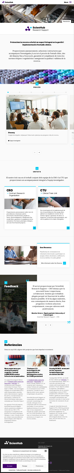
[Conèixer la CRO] (20, 208)
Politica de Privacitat (21, 470)
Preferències (39, 466)
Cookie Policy (12, 470)
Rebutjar (24, 466)
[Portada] (7, 2)
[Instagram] (51, 463)
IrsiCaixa (14, 383)
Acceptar (9, 466)
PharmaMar (37, 381)
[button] (46, 451)
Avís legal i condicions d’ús (34, 470)
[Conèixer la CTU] (54, 208)
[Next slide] (39, 152)
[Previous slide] (34, 152)
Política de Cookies (64, 470)
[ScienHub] (13, 442)
